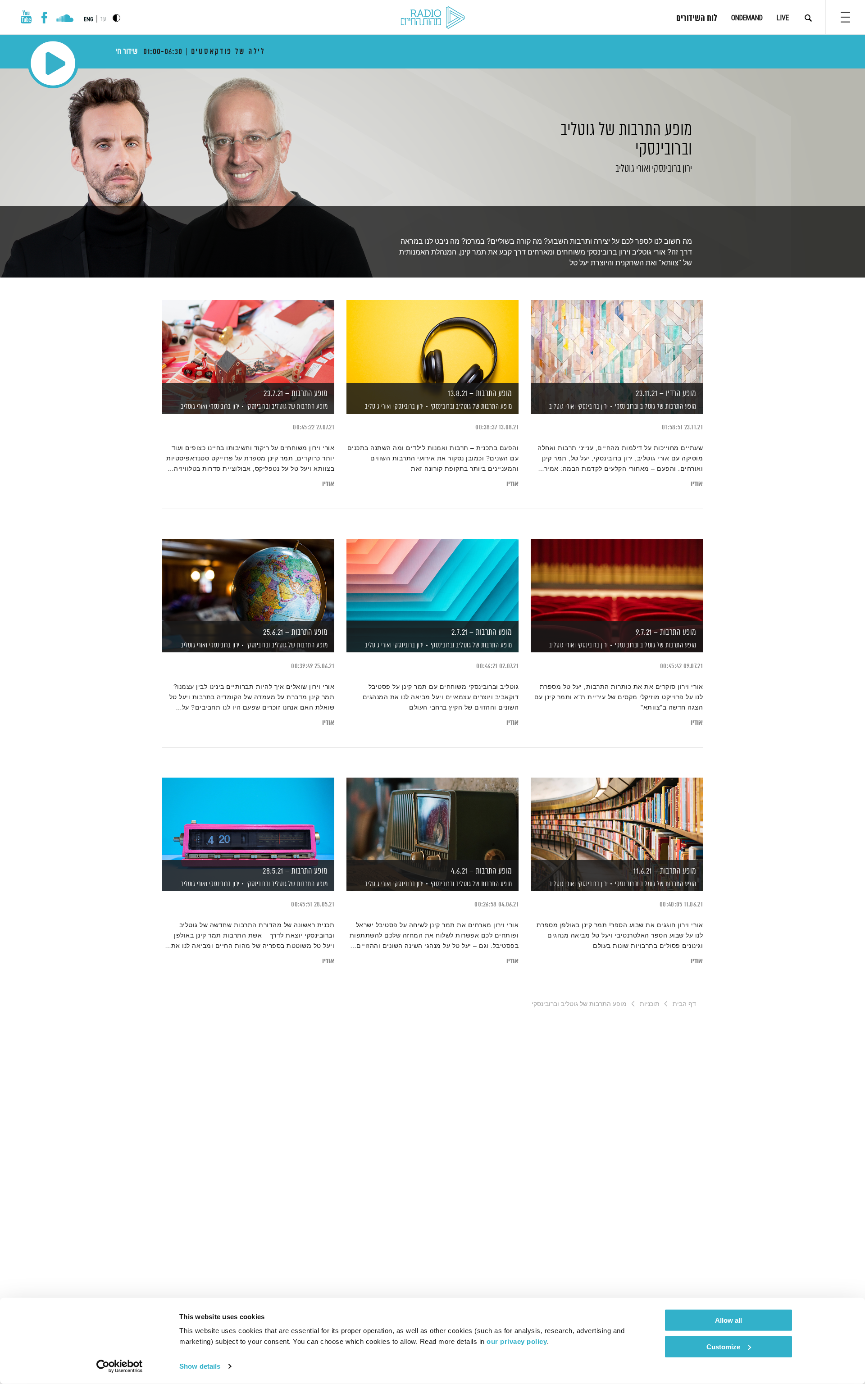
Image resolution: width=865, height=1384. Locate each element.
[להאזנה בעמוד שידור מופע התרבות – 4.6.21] (432, 819)
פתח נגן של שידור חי (53, 63)
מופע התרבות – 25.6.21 (295, 632)
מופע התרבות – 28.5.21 (295, 871)
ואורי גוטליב (631, 169)
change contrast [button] (116, 18)
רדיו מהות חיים (433, 18)
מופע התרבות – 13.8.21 (480, 393)
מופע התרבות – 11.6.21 (665, 871)
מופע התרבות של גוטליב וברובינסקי (626, 147)
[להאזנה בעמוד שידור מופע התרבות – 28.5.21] (248, 819)
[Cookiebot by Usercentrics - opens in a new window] (119, 1366)
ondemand (747, 18)
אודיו (697, 484)
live (783, 18)
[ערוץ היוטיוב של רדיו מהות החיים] (26, 16)
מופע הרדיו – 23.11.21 (666, 393)
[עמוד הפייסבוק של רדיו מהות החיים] (44, 17)
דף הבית (684, 1003)
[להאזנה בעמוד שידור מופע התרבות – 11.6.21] (617, 819)
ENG (88, 19)
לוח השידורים (696, 18)
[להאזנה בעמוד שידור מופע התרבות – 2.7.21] (432, 580)
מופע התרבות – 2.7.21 (481, 632)
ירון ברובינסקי (671, 169)
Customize (723, 1346)
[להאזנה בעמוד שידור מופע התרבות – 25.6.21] (248, 580)
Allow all (728, 1320)
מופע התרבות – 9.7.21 (666, 632)
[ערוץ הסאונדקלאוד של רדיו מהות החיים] (64, 19)
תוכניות (650, 1003)
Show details (199, 1366)
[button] (845, 17)
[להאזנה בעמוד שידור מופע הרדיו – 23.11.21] (617, 341)
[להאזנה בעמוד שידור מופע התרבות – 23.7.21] (248, 341)
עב (103, 19)
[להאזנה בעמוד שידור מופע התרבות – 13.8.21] (432, 341)
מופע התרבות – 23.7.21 (296, 393)
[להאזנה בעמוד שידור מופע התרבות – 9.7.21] (617, 580)
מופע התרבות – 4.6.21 (481, 871)
